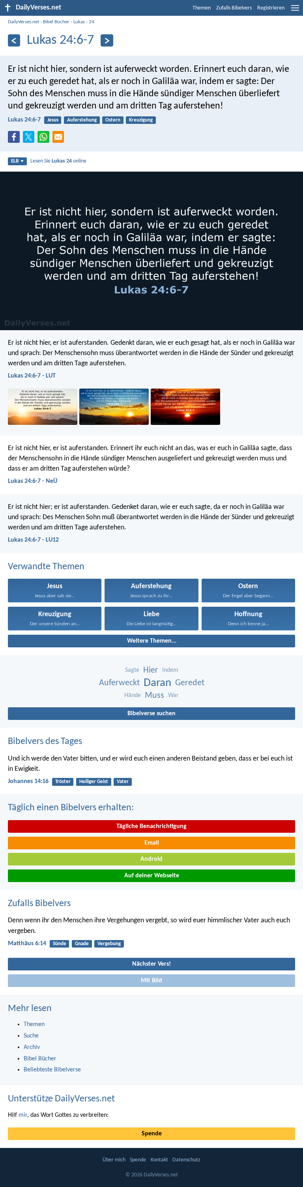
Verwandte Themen (46, 567)
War (173, 695)
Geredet (189, 683)
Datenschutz (186, 1160)
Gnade (82, 943)
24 (91, 21)
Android (151, 859)
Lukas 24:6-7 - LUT (32, 376)
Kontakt (159, 1160)
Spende (152, 1134)
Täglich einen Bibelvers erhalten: (71, 808)
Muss (154, 695)
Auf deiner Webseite (151, 876)
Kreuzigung (141, 120)
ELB (15, 161)
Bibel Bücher (56, 21)
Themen (202, 8)
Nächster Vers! (151, 964)
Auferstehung (82, 120)
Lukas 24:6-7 (24, 120)
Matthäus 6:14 (27, 943)
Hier (150, 670)
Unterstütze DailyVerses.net (61, 1099)
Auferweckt (119, 683)
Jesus (52, 120)
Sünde (59, 943)
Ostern (112, 120)
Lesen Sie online (58, 161)
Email (151, 843)
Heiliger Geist (93, 781)
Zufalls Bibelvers (234, 8)
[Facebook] (15, 139)
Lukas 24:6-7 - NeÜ (32, 481)
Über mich (114, 1160)
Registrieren (270, 8)
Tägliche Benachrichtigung (151, 826)
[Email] (59, 139)
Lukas (79, 21)
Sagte (132, 670)
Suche (31, 1036)
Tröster (63, 781)
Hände (132, 695)
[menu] (295, 11)
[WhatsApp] (44, 137)
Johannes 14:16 (28, 781)
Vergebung (109, 943)
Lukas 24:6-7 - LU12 (33, 540)
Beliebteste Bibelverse (52, 1070)
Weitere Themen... (151, 641)
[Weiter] (107, 40)
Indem (170, 670)
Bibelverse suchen (151, 713)
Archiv (32, 1047)
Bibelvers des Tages (45, 741)
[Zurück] (14, 40)
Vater (123, 781)
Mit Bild (151, 981)
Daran (157, 683)
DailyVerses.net (23, 21)
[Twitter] (30, 139)
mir (23, 1115)
